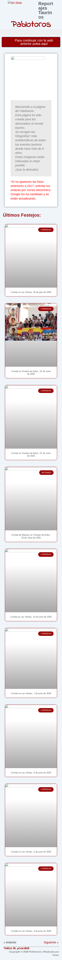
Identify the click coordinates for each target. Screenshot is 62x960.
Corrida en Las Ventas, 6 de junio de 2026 (31, 772)
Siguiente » (51, 942)
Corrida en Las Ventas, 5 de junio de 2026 (31, 852)
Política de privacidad (16, 948)
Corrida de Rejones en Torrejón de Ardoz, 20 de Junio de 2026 (31, 536)
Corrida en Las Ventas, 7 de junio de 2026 (31, 693)
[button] (58, 32)
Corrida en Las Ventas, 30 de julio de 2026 (31, 292)
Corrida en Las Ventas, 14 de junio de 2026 (31, 617)
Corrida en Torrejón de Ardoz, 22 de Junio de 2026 (31, 372)
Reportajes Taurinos (45, 10)
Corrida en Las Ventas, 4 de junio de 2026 (31, 931)
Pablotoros (31, 24)
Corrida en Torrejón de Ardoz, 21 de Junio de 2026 (31, 454)
